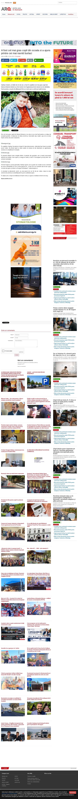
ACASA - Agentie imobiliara (5, 785)
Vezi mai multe (73, 768)
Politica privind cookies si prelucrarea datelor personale (33, 779)
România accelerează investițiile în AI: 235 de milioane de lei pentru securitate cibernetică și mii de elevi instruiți (64, 263)
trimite (16, 355)
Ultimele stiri (11, 14)
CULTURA (45, 14)
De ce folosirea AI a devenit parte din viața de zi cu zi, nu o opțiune (64, 354)
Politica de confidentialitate (33, 781)
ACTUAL (32, 14)
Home (3, 14)
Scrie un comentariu (22, 366)
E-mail (12, 337)
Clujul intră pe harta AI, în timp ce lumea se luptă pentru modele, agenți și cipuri (64, 401)
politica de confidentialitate (9, 793)
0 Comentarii (17, 56)
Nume (12, 334)
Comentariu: (10, 340)
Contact (29, 783)
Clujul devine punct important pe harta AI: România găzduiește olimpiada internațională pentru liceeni (64, 451)
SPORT (38, 14)
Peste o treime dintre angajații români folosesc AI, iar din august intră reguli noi (64, 309)
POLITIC (25, 14)
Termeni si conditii (31, 776)
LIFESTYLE (63, 14)
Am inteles (72, 792)
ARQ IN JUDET (54, 14)
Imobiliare (70, 14)
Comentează (6, 130)
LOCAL (18, 14)
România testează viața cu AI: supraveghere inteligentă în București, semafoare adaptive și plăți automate (64, 498)
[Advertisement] (39, 28)
